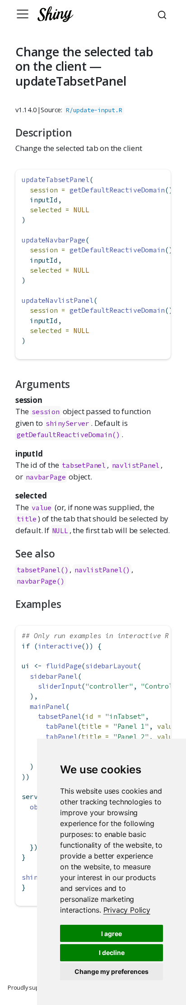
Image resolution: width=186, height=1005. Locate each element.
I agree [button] (111, 933)
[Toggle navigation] (23, 14)
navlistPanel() (102, 570)
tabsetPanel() (42, 570)
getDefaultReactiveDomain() (68, 434)
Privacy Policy (126, 909)
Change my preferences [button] (111, 971)
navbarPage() (41, 581)
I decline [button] (112, 952)
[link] (126, 909)
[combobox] (163, 14)
